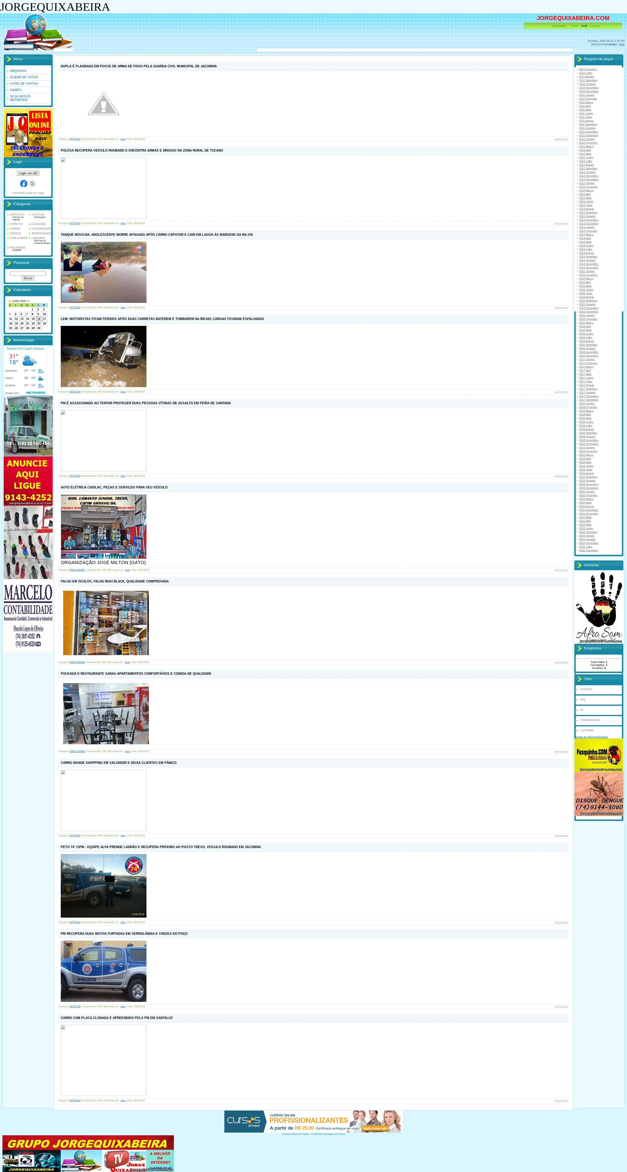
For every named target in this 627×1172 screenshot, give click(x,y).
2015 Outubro (587, 304)
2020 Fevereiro (588, 495)
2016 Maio (585, 330)
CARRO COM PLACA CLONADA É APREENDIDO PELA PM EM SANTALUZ (117, 1018)
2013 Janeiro (587, 183)
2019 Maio (585, 462)
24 (44, 323)
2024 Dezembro (588, 543)
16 (38, 318)
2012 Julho (585, 161)
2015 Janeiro (587, 271)
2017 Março (586, 366)
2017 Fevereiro (588, 363)
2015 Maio (585, 285)
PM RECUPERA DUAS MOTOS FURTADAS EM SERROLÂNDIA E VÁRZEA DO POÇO (124, 933)
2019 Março (586, 454)
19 (16, 323)
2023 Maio (585, 524)
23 (38, 323)
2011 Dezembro (588, 135)
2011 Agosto (586, 120)
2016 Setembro (588, 344)
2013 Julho (585, 205)
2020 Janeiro (587, 491)
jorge (123, 139)
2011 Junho (586, 113)
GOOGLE (586, 689)
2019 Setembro (588, 476)
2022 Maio (585, 517)
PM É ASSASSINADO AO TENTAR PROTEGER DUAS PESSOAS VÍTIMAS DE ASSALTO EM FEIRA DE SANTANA (146, 403)
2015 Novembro (588, 308)
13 (22, 318)
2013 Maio (585, 197)
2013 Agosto (586, 208)
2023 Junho (586, 528)
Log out (594, 25)
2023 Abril (585, 521)
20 (22, 323)
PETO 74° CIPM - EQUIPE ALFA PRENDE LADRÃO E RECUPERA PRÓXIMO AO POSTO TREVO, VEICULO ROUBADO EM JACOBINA (161, 847)
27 (22, 328)
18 (10, 323)
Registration (559, 25)
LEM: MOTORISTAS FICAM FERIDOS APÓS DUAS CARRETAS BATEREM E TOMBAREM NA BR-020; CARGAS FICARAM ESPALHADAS (162, 319)
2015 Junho (586, 289)
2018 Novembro (588, 440)
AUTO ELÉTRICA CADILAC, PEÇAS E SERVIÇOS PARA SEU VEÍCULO (114, 487)
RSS (622, 44)
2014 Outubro (587, 260)
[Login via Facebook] (23, 183)
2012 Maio (585, 153)
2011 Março (586, 102)
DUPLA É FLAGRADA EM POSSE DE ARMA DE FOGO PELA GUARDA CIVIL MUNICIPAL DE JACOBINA (139, 66)
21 (27, 323)
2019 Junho (586, 465)
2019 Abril (585, 458)
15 (33, 318)
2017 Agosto (586, 385)
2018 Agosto (586, 429)
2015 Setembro (588, 300)
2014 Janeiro (587, 227)
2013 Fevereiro (588, 186)
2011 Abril (585, 106)
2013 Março (586, 190)
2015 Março (586, 278)
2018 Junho (586, 421)
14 (27, 318)
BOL (583, 699)
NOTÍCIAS (38, 214)
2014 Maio (585, 241)
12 (16, 318)
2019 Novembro (588, 484)
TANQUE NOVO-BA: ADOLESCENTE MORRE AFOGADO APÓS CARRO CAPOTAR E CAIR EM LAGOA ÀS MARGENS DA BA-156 (157, 235)
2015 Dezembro (588, 311)
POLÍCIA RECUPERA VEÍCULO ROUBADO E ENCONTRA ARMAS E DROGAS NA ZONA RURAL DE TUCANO (142, 150)
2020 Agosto (586, 506)
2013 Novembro (588, 219)
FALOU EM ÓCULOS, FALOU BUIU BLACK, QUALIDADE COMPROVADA (115, 581)
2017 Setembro (588, 388)
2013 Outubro (587, 216)
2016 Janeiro (587, 315)
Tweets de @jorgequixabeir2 (591, 736)
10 (44, 314)
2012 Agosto (586, 164)
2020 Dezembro (588, 510)
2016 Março (586, 322)
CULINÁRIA (39, 224)
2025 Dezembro (588, 550)
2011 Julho (585, 117)
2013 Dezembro (588, 223)
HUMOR (15, 228)
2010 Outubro (587, 84)
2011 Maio (585, 109)
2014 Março (586, 234)
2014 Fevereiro (588, 230)
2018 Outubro (587, 436)
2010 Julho (585, 72)
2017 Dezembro (588, 399)
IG (581, 709)
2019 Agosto (586, 473)
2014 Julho (585, 249)
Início (575, 25)
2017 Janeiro (587, 359)
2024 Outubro (587, 539)
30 (38, 328)
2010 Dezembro (588, 91)
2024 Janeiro (587, 535)
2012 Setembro (588, 168)
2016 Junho (586, 333)
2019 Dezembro (588, 487)
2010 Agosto (586, 76)
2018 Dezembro (588, 443)
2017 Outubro (587, 392)
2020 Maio (585, 502)
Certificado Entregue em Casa (328, 1134)
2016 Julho (585, 337)
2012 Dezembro (588, 179)
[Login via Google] (32, 184)
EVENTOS (16, 224)
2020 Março (586, 498)
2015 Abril (585, 282)
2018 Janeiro (587, 403)
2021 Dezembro (588, 513)
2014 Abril (585, 238)
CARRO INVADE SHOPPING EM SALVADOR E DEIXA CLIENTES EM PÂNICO (119, 763)
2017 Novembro (588, 396)
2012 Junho (586, 157)
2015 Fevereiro (588, 274)
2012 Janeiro (587, 139)
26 (16, 328)
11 (10, 318)
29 (33, 328)
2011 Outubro (587, 128)
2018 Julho (585, 425)
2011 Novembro (588, 131)
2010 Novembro (588, 87)
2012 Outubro (587, 172)
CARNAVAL (38, 238)
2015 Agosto (586, 297)
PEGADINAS (17, 247)
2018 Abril (585, 414)
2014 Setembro (588, 256)
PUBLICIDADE (19, 238)
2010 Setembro (588, 80)
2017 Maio (585, 374)
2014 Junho (586, 245)
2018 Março (586, 410)
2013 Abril (585, 194)
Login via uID (28, 173)
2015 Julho (585, 293)
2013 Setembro (588, 212)
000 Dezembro (588, 69)
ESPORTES (17, 214)
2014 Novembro (588, 263)
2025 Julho (585, 546)
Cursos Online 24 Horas (295, 1134)
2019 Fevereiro (588, 451)
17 (44, 318)
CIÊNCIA (15, 233)
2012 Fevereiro (588, 142)
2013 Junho (586, 201)
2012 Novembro (588, 175)
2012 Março (586, 146)
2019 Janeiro (587, 447)
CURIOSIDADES (42, 228)
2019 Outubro (587, 480)
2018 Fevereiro (588, 407)
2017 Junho (586, 377)
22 (33, 323)
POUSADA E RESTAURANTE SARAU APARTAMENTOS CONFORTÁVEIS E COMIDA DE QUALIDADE (136, 673)
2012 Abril (585, 150)
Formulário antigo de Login (28, 192)
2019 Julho (585, 469)
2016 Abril (585, 326)
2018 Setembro (588, 432)
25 (10, 328)
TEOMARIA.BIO (590, 720)
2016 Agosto (586, 341)
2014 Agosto (586, 252)
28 (27, 328)
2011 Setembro (588, 124)
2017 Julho (585, 381)
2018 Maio (585, 418)
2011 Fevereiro (588, 98)
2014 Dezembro (588, 267)
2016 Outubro (587, 348)
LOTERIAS (587, 730)
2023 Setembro (588, 532)
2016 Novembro (588, 352)
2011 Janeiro (586, 95)
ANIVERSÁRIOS (41, 233)
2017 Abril (585, 370)
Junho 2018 (19, 300)
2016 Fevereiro (588, 319)
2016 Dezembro (588, 355)
